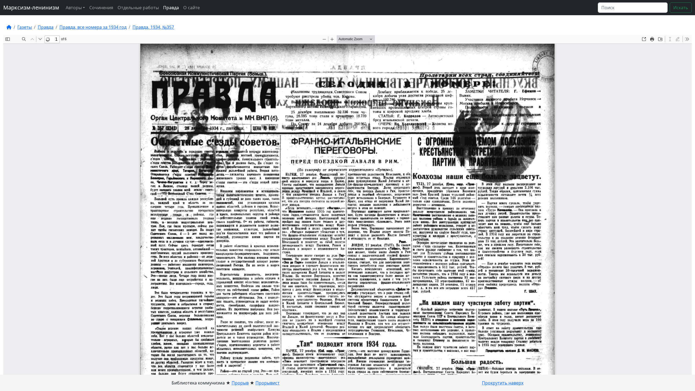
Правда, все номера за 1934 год (93, 27)
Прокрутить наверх (502, 383)
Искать (680, 8)
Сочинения (101, 8)
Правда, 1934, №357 (153, 27)
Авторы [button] (74, 8)
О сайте (191, 8)
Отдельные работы (138, 8)
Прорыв (240, 383)
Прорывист (267, 383)
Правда (171, 8)
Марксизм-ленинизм (31, 7)
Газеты (24, 27)
